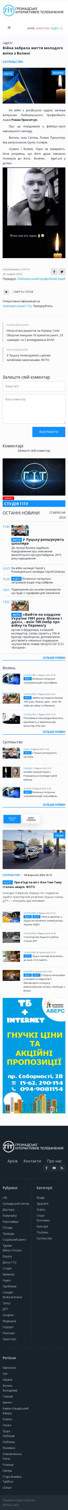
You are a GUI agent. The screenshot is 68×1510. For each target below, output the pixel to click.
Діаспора (8, 1209)
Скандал (8, 1292)
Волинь (27, 788)
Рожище (28, 768)
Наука (6, 1280)
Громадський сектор (16, 1203)
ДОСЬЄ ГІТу (12, 819)
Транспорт (9, 1339)
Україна (7, 1380)
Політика (42, 1232)
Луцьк (26, 749)
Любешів (8, 1436)
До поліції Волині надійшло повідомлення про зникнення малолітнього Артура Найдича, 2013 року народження (36, 553)
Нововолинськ (12, 1454)
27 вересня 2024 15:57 (42, 768)
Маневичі (9, 1448)
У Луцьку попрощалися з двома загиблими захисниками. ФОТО (28, 357)
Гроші (6, 1303)
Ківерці (7, 1413)
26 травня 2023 (12, 274)
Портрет (8, 1327)
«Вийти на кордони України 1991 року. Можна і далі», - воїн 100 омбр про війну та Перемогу (36, 620)
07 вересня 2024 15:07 (46, 913)
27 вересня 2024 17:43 (39, 749)
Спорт (40, 1215)
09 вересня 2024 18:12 (38, 875)
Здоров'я (42, 1203)
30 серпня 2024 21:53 (45, 952)
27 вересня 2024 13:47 (46, 714)
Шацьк (7, 1487)
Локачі (7, 1425)
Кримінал (8, 1274)
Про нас (54, 1161)
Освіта (41, 1209)
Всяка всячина (12, 1297)
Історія (7, 1268)
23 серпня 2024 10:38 (42, 971)
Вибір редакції (31, 819)
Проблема (9, 1286)
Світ (5, 1374)
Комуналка (10, 1215)
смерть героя (23, 291)
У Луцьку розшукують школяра (37, 541)
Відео (55, 28)
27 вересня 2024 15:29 (46, 675)
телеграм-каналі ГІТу (17, 306)
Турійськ (8, 1481)
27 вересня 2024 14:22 (46, 694)
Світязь (7, 1471)
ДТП (5, 1309)
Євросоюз (9, 1368)
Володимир (10, 1390)
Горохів (8, 1396)
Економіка (43, 1220)
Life (5, 1197)
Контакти (32, 1161)
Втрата (7, 1256)
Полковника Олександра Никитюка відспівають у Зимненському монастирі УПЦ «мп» (43, 721)
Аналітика (43, 28)
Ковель (7, 1419)
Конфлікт (8, 1315)
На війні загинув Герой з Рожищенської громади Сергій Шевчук (38, 569)
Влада (40, 1197)
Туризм (7, 1245)
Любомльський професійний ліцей (41, 279)
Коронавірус (11, 1221)
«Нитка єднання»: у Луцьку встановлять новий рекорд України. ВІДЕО (43, 920)
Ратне (6, 1459)
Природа (8, 1233)
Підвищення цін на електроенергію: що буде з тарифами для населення (36, 591)
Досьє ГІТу (9, 1262)
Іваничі (7, 1402)
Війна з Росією (12, 1250)
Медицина (9, 1321)
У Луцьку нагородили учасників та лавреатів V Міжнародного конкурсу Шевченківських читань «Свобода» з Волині (44, 982)
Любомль (9, 1442)
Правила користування (19, 1500)
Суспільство (30, 675)
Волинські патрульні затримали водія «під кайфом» (32, 580)
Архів (31, 28)
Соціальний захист (15, 1239)
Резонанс (9, 1333)
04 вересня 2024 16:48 (46, 933)
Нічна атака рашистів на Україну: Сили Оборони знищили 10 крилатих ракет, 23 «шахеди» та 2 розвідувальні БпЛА (35, 335)
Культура (28, 971)
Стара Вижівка (12, 1477)
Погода (7, 1227)
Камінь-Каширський (15, 1408)
